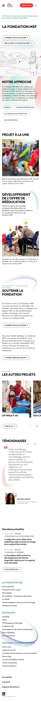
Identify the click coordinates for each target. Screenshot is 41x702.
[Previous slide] (30, 426)
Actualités (7, 677)
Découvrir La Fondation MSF (17, 43)
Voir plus (8, 426)
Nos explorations (8, 636)
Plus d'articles (11, 569)
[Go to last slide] (27, 443)
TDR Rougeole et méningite (14, 552)
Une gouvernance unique (11, 590)
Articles (18, 533)
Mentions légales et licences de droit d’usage (18, 602)
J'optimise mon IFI (9, 650)
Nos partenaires (10, 120)
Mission (7, 107)
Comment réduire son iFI (15, 358)
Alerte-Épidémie (8, 632)
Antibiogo (5, 617)
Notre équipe (7, 593)
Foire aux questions (9, 666)
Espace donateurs (10, 686)
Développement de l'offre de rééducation (19, 536)
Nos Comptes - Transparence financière (17, 596)
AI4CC (4, 620)
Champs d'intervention (25, 107)
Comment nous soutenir (15, 38)
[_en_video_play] (19, 61)
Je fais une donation (9, 663)
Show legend (35, 142)
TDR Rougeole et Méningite (12, 623)
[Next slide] (37, 426)
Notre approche (8, 586)
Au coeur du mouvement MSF (15, 114)
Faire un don (26, 5)
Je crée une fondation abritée (13, 659)
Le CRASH (6, 599)
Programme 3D (8, 626)
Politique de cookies (9, 605)
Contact (6, 682)
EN (36, 5)
